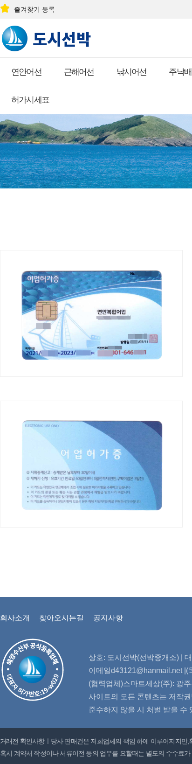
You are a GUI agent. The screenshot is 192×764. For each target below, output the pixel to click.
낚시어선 (132, 71)
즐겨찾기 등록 (34, 9)
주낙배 (180, 71)
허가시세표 (30, 99)
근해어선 (79, 71)
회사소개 (15, 618)
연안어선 (26, 71)
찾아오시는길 (61, 618)
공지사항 (108, 618)
